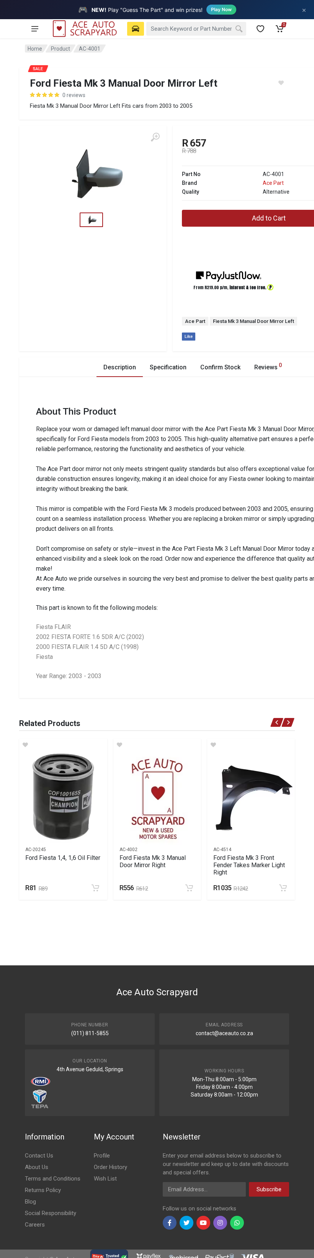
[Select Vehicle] (135, 29)
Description (119, 367)
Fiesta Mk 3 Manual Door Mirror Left (253, 321)
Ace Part (273, 183)
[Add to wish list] (63, 745)
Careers (35, 1224)
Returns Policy (43, 1190)
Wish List (105, 1178)
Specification (168, 367)
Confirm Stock (220, 367)
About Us (36, 1167)
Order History (110, 1167)
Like (189, 336)
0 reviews (73, 95)
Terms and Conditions (52, 1178)
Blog (30, 1201)
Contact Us (39, 1155)
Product (60, 49)
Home (35, 49)
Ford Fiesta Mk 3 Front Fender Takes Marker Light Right (249, 865)
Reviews (268, 366)
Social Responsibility (50, 1213)
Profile (102, 1155)
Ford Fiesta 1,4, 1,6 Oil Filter (62, 857)
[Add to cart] (95, 888)
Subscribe (269, 1189)
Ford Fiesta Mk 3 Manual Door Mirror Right (152, 861)
